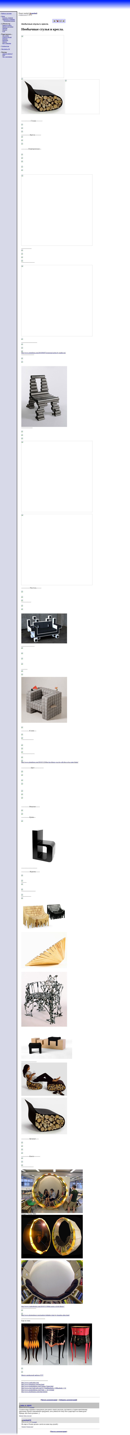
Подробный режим (9, 21)
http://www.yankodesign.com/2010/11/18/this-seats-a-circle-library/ (42, 1306)
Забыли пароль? (7, 54)
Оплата (4, 30)
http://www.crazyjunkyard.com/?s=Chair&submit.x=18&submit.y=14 (43, 1388)
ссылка (32, 1407)
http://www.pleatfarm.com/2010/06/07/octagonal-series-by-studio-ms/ (43, 353)
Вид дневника (6, 43)
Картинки (5, 40)
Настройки (5, 36)
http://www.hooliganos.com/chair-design (34, 1392)
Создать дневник (7, 18)
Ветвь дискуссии (27, 1415)
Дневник (5, 39)
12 (24, 15)
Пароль (4, 42)
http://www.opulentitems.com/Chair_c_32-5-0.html (37, 1390)
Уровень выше (30, 1426)
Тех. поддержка (7, 57)
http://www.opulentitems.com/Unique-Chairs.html (37, 1386)
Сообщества (5, 46)
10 (26, 15)
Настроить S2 (5, 49)
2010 (21, 15)
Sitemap (4, 28)
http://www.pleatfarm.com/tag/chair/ (32, 1384)
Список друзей (6, 37)
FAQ (3, 55)
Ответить (21, 1415)
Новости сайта (6, 25)
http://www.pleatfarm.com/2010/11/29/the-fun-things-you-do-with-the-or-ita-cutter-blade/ (49, 762)
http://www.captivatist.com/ (30, 1382)
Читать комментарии (49, 1400)
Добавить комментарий (68, 1400)
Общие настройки (7, 27)
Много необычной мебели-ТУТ (32, 1375)
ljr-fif (3, 31)
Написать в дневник (8, 19)
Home (3, 16)
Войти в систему (6, 13)
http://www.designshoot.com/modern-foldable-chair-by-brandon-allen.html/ (45, 1315)
